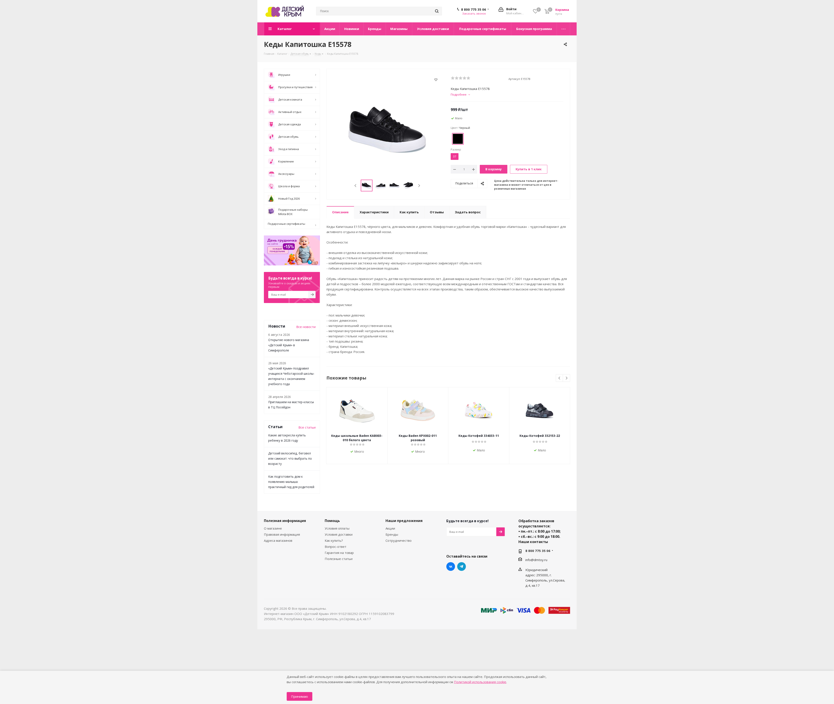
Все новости (306, 327)
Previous (355, 185)
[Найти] (437, 11)
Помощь (332, 520)
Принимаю (299, 696)
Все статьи (307, 427)
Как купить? (334, 540)
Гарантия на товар (339, 552)
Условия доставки (338, 534)
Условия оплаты (337, 528)
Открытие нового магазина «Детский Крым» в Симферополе (288, 345)
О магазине (273, 528)
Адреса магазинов (278, 540)
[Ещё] (563, 28)
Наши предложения (404, 520)
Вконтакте (450, 566)
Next (419, 185)
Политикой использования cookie (480, 682)
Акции (390, 528)
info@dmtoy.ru (536, 560)
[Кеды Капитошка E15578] (387, 129)
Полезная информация (285, 520)
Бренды (392, 534)
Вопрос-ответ (335, 546)
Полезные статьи (338, 559)
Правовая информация (282, 534)
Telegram (461, 566)
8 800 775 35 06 (473, 9)
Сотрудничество (399, 540)
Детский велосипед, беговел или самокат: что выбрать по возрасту (290, 458)
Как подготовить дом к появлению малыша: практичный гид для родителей (291, 481)
